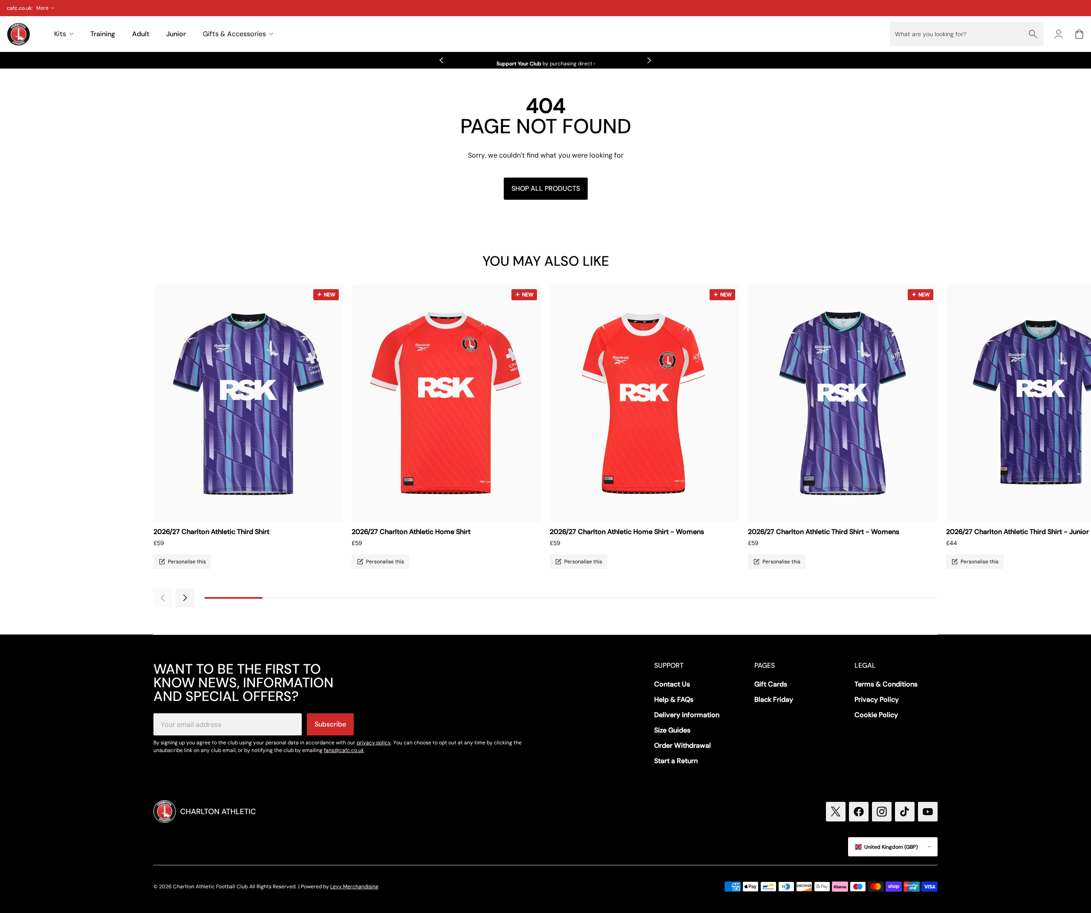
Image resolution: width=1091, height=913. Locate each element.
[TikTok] (905, 811)
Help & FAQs (673, 699)
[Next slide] (649, 60)
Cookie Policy (876, 714)
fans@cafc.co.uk (344, 750)
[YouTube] (928, 811)
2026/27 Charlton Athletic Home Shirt (411, 531)
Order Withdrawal (682, 745)
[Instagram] (882, 811)
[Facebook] (859, 811)
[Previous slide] (441, 60)
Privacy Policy (876, 699)
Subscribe (330, 724)
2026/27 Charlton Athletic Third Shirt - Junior (1017, 531)
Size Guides (672, 730)
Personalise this (187, 561)
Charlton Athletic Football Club (210, 886)
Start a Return (676, 760)
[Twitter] (836, 811)
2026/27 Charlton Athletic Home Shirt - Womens (627, 531)
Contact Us (672, 684)
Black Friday (773, 699)
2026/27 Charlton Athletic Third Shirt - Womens (823, 531)
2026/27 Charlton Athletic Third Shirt (211, 531)
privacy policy (374, 742)
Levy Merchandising (354, 886)
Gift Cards (770, 684)
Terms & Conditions (886, 684)
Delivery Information (686, 714)
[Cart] (1079, 34)
